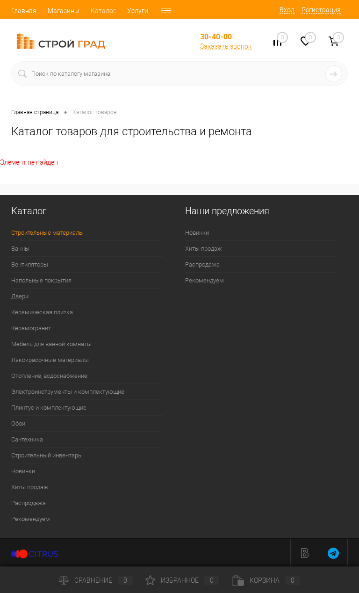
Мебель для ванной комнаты (51, 343)
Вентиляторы (29, 264)
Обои (18, 423)
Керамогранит (31, 328)
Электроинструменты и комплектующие (67, 391)
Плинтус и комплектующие (48, 407)
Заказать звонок (225, 46)
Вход (287, 10)
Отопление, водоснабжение (49, 375)
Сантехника (27, 439)
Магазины (63, 10)
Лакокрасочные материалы (50, 359)
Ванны (20, 248)
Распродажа (28, 502)
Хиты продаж (29, 487)
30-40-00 (216, 37)
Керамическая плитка (42, 312)
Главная (23, 10)
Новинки (23, 471)
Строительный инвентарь (46, 455)
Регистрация (321, 10)
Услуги (137, 10)
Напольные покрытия (41, 280)
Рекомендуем (30, 518)
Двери (20, 296)
